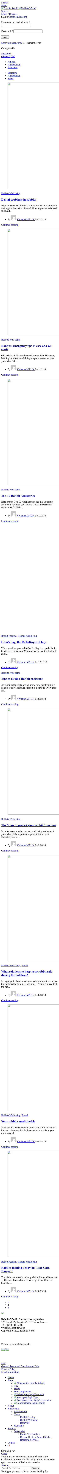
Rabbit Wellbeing (28, 1420)
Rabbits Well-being (10, 193)
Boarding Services (29, 1439)
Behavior (24, 1422)
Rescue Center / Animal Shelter (35, 1437)
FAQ (3, 1363)
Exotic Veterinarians (30, 1434)
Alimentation (20, 1411)
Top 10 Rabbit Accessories (18, 495)
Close (4, 1453)
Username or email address (15, 22)
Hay (16, 1386)
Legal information (10, 1372)
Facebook (6, 53)
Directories (19, 1431)
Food (42, 1383)
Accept (4, 1465)
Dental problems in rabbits (18, 199)
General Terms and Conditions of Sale (20, 1366)
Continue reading (9, 224)
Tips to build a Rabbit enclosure (22, 678)
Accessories (45, 1400)
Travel (25, 965)
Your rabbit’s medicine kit (18, 1121)
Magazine (19, 1425)
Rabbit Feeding (9, 636)
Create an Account (17, 16)
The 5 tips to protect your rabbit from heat (28, 825)
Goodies (41, 1403)
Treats (17, 1388)
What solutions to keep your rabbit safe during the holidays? (26, 973)
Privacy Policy (8, 1369)
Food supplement (22, 1391)
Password (7, 31)
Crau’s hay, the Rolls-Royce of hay (23, 642)
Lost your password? (11, 43)
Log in (5, 37)
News (17, 1414)
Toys (35, 1397)
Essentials (39, 1394)
